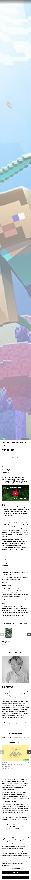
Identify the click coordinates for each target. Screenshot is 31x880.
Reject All (15, 872)
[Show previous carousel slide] (2, 634)
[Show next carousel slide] (29, 634)
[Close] (29, 857)
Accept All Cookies (15, 877)
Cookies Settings (15, 868)
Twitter (8, 725)
